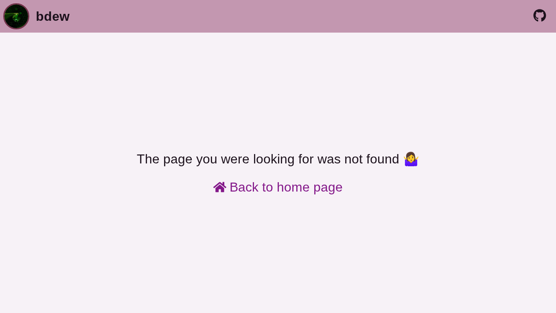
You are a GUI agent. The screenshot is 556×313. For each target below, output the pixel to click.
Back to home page (286, 187)
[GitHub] (539, 16)
